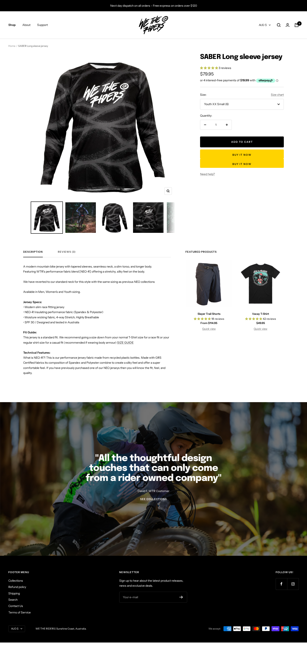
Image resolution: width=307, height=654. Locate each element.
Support (42, 25)
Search (13, 600)
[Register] (181, 597)
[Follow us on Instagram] (293, 584)
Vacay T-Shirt (260, 313)
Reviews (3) (67, 251)
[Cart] (296, 25)
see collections (153, 499)
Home (11, 45)
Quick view (209, 328)
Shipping (14, 593)
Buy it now (241, 154)
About (26, 25)
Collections (15, 581)
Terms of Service (19, 612)
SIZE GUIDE (125, 342)
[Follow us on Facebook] (281, 584)
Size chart (277, 95)
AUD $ (263, 25)
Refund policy (17, 587)
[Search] (279, 25)
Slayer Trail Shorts (209, 313)
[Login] (287, 25)
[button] (209, 68)
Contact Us (15, 606)
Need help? (207, 174)
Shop (12, 25)
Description (33, 251)
